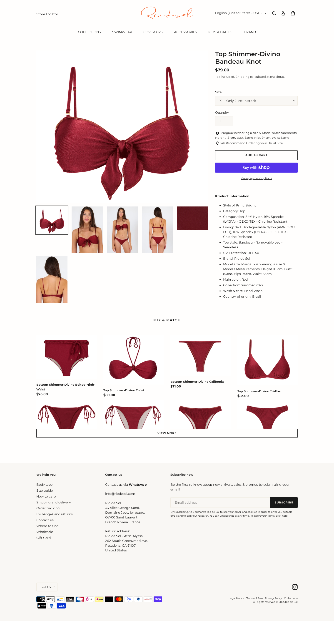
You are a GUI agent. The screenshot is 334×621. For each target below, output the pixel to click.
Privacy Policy (274, 598)
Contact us (45, 520)
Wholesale (44, 532)
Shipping (242, 76)
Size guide (44, 490)
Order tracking (48, 508)
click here (282, 515)
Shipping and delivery (53, 502)
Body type (44, 485)
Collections (291, 598)
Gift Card (43, 538)
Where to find (47, 526)
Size (218, 92)
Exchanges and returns (54, 514)
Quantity (222, 113)
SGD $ (46, 587)
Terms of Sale (254, 598)
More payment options (256, 178)
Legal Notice (236, 598)
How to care (46, 496)
